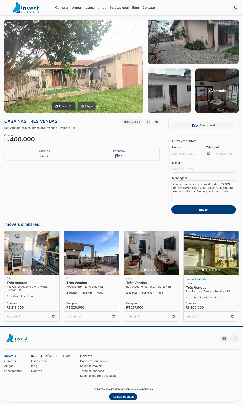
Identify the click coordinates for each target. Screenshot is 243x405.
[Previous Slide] (8, 253)
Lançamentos (96, 7)
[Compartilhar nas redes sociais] (156, 122)
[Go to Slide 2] (27, 270)
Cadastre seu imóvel (94, 361)
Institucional (119, 7)
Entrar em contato (184, 141)
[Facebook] (224, 338)
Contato (148, 7)
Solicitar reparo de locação (98, 375)
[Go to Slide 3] (30, 270)
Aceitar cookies (123, 396)
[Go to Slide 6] (40, 270)
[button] (31, 253)
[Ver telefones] (235, 7)
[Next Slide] (55, 253)
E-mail (177, 162)
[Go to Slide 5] (37, 270)
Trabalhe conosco (92, 371)
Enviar (203, 209)
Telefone (212, 147)
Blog (135, 7)
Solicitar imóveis (91, 366)
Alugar (77, 7)
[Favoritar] (148, 122)
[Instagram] (234, 338)
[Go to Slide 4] (33, 270)
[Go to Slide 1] (24, 270)
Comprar (61, 7)
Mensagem (179, 178)
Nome (176, 147)
